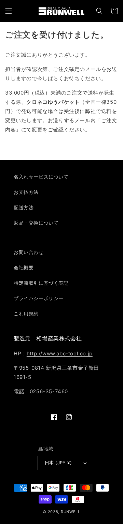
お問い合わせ (29, 252)
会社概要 (23, 267)
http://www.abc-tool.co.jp (60, 353)
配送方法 (23, 207)
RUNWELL (70, 511)
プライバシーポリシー (39, 298)
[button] (8, 10)
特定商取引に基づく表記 (41, 283)
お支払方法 (26, 192)
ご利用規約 (26, 313)
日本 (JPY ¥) (58, 462)
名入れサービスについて (41, 177)
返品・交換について (36, 223)
